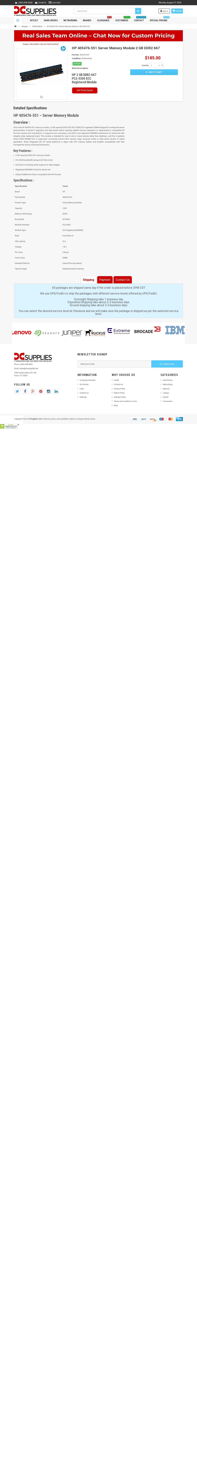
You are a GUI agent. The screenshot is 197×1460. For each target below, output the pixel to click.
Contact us (84, 393)
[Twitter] (17, 391)
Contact (140, 19)
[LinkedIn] (56, 391)
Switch (165, 397)
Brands (87, 20)
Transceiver (167, 401)
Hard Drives (51, 20)
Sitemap (83, 397)
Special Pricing (159, 19)
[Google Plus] (33, 391)
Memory (166, 389)
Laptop (166, 393)
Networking (70, 20)
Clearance (104, 19)
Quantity (145, 65)
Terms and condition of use (125, 401)
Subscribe (168, 363)
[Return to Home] (15, 26)
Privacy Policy (119, 389)
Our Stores (84, 384)
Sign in (165, 11)
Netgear (25, 26)
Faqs (82, 389)
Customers (122, 19)
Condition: (76, 58)
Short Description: (80, 68)
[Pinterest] (40, 391)
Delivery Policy (120, 397)
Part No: (75, 55)
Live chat (56, 2)
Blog (116, 405)
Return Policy (119, 393)
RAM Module (37, 26)
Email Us (42, 2)
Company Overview (87, 380)
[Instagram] (48, 391)
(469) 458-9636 (25, 2)
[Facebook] (25, 391)
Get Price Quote (85, 90)
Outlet (34, 20)
